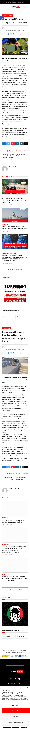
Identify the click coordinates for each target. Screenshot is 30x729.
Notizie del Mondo (7, 15)
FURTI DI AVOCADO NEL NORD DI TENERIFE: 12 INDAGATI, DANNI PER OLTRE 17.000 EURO (14, 578)
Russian (18, 2)
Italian (15, 2)
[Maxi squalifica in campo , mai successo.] (15, 46)
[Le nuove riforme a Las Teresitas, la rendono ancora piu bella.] (15, 365)
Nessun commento (11, 30)
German (12, 2)
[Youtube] (19, 679)
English (8, 2)
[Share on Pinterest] (13, 34)
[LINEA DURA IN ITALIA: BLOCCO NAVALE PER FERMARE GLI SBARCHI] (15, 215)
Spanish (22, 2)
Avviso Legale (24, 727)
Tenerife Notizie (11, 28)
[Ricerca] (27, 6)
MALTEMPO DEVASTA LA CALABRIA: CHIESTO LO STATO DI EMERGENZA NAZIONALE (14, 200)
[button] (2, 18)
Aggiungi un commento (15, 269)
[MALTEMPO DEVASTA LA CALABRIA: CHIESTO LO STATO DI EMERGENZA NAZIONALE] (15, 186)
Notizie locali (6, 328)
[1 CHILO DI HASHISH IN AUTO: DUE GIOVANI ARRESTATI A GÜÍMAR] (15, 508)
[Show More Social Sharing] (19, 34)
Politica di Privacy (16, 727)
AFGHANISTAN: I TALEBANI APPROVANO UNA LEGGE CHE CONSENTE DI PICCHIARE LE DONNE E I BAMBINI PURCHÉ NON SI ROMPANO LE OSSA (14, 257)
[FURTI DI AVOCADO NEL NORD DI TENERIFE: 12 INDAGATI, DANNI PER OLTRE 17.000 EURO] (15, 565)
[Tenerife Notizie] (15, 6)
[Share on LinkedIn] (16, 34)
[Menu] (3, 6)
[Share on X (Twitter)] (11, 34)
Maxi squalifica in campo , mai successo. (21, 479)
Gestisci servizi (15, 705)
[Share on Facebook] (8, 34)
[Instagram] (15, 679)
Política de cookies (7, 727)
